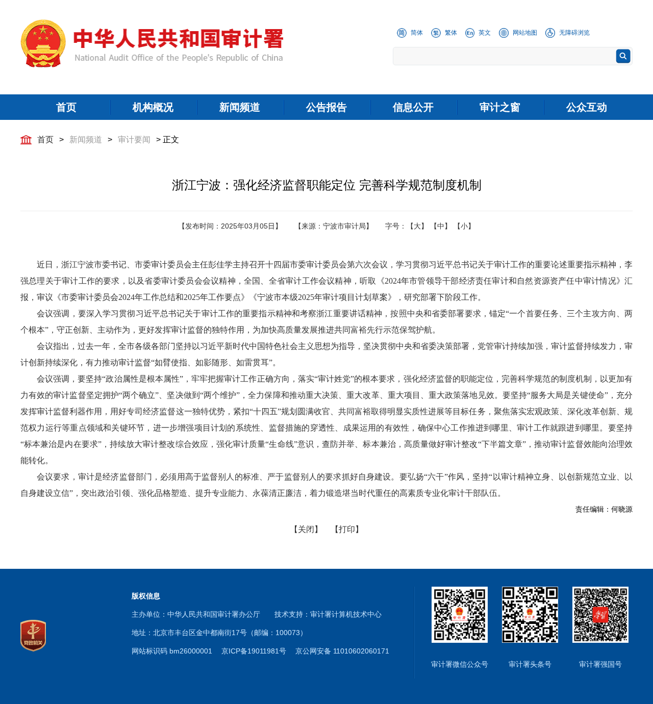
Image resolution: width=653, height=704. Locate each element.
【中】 (440, 226)
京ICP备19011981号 (253, 651)
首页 (45, 139)
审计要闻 (134, 139)
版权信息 (146, 596)
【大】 (417, 226)
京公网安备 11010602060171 (342, 651)
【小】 (464, 226)
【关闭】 (306, 529)
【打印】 (347, 529)
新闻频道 (85, 139)
